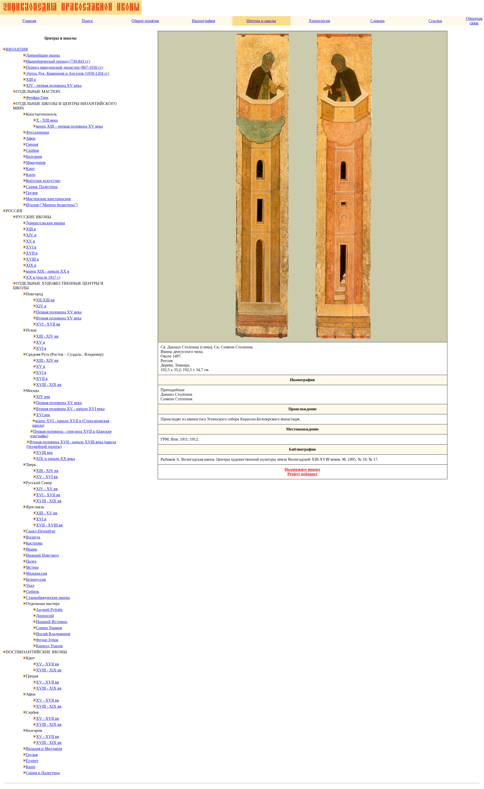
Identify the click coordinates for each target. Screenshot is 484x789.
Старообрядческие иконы (48, 597)
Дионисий (45, 616)
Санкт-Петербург (41, 531)
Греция (32, 144)
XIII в (31, 79)
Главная (29, 21)
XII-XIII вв (45, 300)
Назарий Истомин (51, 622)
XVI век (43, 415)
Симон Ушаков (49, 628)
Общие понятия (145, 21)
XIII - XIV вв (47, 336)
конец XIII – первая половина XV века (69, 126)
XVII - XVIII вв (49, 525)
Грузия (32, 193)
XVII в (32, 253)
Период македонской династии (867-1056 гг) (64, 67)
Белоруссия (36, 579)
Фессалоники (37, 132)
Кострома (34, 543)
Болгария (34, 156)
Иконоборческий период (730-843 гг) (58, 61)
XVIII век (44, 452)
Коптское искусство (43, 180)
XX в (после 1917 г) (43, 277)
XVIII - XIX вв (49, 384)
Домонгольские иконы (45, 223)
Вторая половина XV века (58, 318)
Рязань (31, 549)
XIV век (43, 396)
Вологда (33, 537)
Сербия (32, 150)
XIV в (31, 235)
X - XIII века (47, 120)
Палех (31, 561)
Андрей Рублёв (49, 609)
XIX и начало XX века (55, 458)
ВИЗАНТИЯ (17, 49)
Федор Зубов (47, 640)
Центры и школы (261, 21)
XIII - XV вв (46, 513)
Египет (32, 761)
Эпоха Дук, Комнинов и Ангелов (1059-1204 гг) (67, 73)
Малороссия (36, 573)
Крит (30, 168)
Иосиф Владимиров (53, 634)
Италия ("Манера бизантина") (52, 205)
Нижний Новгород (42, 555)
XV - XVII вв (47, 664)
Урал (30, 585)
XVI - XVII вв (48, 324)
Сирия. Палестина (41, 187)
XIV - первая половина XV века (53, 85)
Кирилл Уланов (49, 646)
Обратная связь (474, 20)
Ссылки (435, 21)
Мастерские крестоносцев (48, 199)
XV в (30, 241)
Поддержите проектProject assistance (302, 471)
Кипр (30, 174)
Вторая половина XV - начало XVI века (70, 409)
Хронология (319, 21)
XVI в (31, 247)
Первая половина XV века (59, 312)
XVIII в (32, 259)
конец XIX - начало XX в (47, 271)
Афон (31, 138)
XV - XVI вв (47, 477)
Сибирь (32, 591)
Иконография (203, 21)
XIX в (31, 265)
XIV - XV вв (47, 489)
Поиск (87, 21)
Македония (35, 162)
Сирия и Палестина (43, 773)
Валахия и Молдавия (44, 748)
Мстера (32, 567)
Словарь (377, 21)
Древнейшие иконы (43, 55)
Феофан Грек (37, 97)
